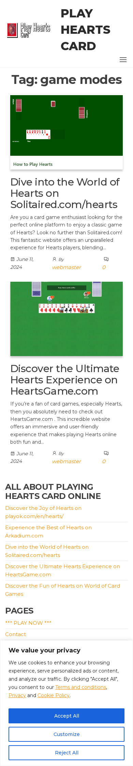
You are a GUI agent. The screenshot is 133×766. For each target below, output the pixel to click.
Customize (67, 734)
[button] (123, 60)
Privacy (17, 695)
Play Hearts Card (85, 29)
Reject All (66, 753)
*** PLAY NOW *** (28, 623)
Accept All (66, 716)
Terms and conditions (80, 687)
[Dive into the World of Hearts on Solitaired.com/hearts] (66, 132)
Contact (15, 634)
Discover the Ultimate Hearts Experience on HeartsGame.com (64, 379)
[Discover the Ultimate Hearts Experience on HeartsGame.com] (66, 318)
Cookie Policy (54, 695)
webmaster (66, 267)
